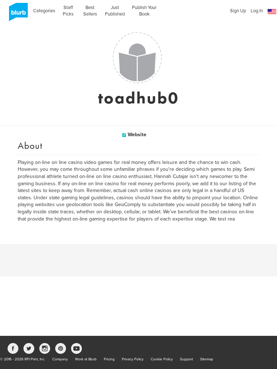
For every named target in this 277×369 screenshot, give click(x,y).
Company (60, 359)
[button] (272, 11)
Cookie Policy (162, 359)
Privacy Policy (133, 359)
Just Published (115, 11)
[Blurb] (16, 14)
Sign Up (238, 11)
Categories (44, 11)
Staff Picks (68, 11)
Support (186, 359)
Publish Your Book (144, 11)
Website (137, 135)
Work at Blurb (86, 359)
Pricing (109, 359)
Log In (257, 11)
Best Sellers (90, 11)
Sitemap (206, 359)
